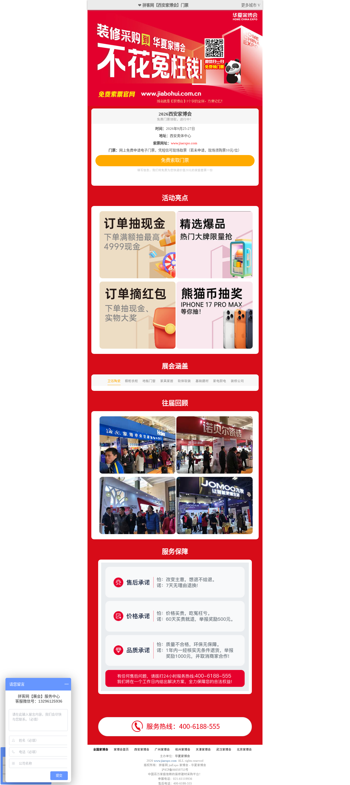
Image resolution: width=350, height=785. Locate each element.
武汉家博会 (223, 749)
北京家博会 (244, 749)
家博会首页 (121, 749)
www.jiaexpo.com (165, 760)
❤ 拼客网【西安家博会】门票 (163, 5)
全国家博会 (100, 749)
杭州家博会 (182, 749)
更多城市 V (250, 5)
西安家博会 (141, 749)
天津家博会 (203, 749)
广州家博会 (162, 749)
